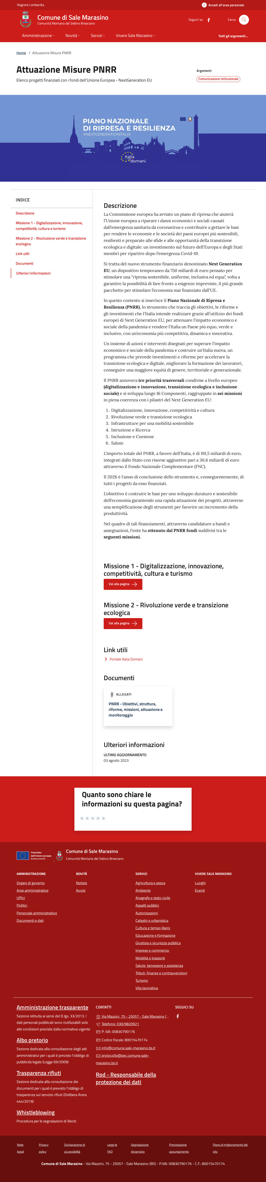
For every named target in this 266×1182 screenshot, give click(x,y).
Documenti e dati (30, 920)
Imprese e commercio (152, 950)
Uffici (21, 898)
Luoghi (200, 883)
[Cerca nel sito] (244, 20)
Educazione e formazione (155, 935)
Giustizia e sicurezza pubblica (158, 943)
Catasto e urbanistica (151, 920)
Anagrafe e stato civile (152, 898)
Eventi (200, 890)
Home (21, 53)
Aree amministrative (32, 890)
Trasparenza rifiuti (39, 1072)
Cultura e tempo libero (152, 928)
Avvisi (80, 890)
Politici (22, 905)
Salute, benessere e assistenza (159, 965)
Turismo (141, 980)
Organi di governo (31, 883)
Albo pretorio (32, 1040)
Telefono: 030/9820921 (120, 1024)
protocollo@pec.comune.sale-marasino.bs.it (122, 1059)
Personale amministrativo (37, 913)
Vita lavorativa (146, 988)
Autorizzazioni (146, 913)
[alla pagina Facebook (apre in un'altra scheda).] (207, 19)
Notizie (81, 883)
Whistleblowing (36, 1112)
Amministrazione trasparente (52, 1007)
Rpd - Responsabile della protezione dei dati (126, 1078)
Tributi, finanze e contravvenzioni (161, 973)
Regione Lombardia (30, 4)
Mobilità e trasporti (162, 957)
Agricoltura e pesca (150, 883)
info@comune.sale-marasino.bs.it (128, 1048)
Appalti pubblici (147, 905)
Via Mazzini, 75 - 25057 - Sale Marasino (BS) (135, 1016)
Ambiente (143, 890)
